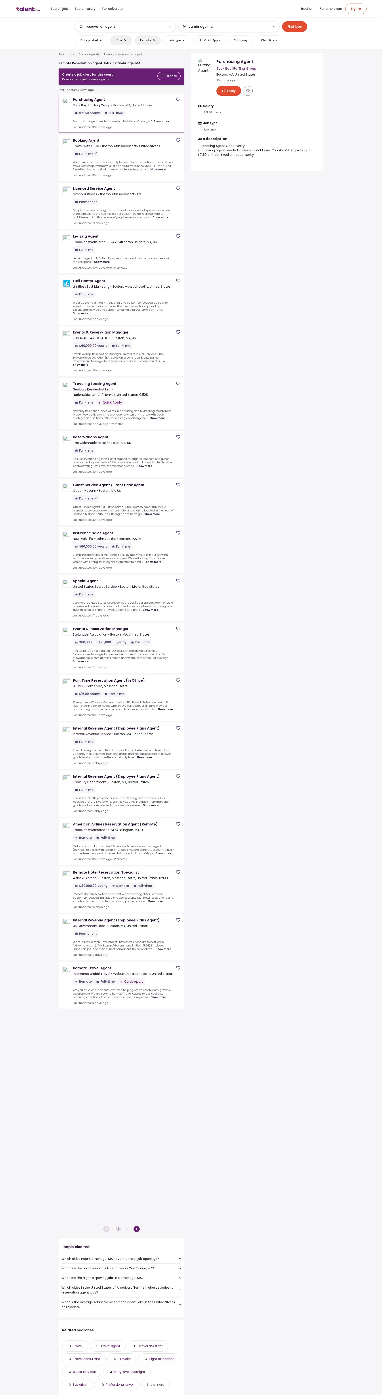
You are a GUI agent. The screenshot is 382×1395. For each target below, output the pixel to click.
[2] (137, 1229)
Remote (109, 54)
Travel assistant (150, 1346)
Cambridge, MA (89, 54)
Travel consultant (86, 1359)
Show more (161, 121)
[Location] (225, 26)
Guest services (84, 1372)
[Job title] (122, 26)
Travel (77, 1346)
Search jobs (67, 54)
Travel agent (110, 1346)
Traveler (124, 1359)
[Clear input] (170, 26)
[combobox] (125, 26)
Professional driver (120, 1384)
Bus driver (80, 1384)
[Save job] (178, 99)
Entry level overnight (129, 1372)
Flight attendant (161, 1359)
